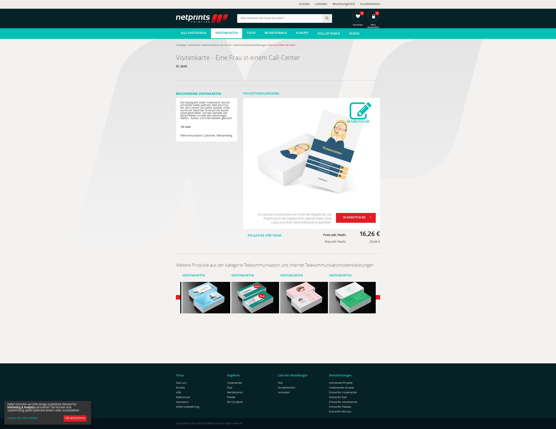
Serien (354, 33)
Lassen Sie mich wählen (22, 418)
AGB (178, 392)
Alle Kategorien (193, 33)
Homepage (181, 45)
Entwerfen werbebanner (343, 402)
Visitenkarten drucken (341, 388)
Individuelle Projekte (340, 383)
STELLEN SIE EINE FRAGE (265, 235)
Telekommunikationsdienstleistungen (249, 45)
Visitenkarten (226, 33)
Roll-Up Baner (329, 33)
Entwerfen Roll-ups (340, 412)
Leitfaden (321, 4)
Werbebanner (276, 33)
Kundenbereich (370, 4)
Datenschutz (183, 397)
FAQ (280, 383)
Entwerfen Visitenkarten (343, 392)
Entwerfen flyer (338, 397)
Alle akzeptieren (75, 418)
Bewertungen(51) (344, 4)
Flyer (251, 33)
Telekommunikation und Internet (216, 45)
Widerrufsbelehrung (187, 407)
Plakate (302, 33)
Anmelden (284, 392)
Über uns (181, 383)
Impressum (182, 402)
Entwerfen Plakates (340, 407)
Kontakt (304, 4)
